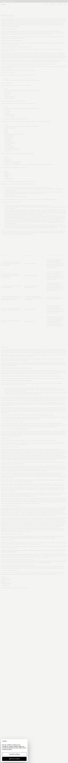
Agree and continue (14, 758)
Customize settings (14, 754)
